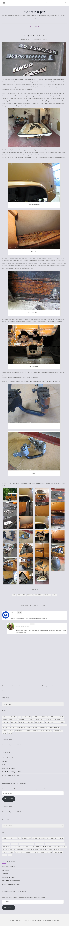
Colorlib (45, 920)
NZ (3, 727)
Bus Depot (5, 761)
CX (62, 719)
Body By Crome (7, 719)
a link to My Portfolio (8, 758)
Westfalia (47, 594)
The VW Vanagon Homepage (10, 775)
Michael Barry (36, 725)
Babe (13, 594)
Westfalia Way (57, 730)
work (10, 733)
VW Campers (27, 730)
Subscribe (8, 799)
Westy (54, 594)
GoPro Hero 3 (39, 722)
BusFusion (22, 719)
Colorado (48, 719)
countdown (56, 719)
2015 (19, 716)
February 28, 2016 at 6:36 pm (18, 615)
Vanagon (30, 594)
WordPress (56, 920)
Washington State (38, 730)
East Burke (6, 722)
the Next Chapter (34, 11)
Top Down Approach (58, 691)
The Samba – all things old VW (11, 772)
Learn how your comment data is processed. (39, 686)
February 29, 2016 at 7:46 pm (23, 626)
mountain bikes (47, 725)
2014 (15, 716)
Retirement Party (54, 727)
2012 (11, 716)
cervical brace (38, 719)
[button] (10, 495)
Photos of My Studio (8, 768)
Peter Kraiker (43, 39)
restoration (21, 594)
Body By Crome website (16, 375)
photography (21, 727)
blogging (61, 716)
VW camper (38, 594)
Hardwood (6, 725)
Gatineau (31, 722)
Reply (19, 612)
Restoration (34, 26)
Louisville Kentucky (24, 725)
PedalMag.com (10, 727)
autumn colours (44, 716)
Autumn (35, 716)
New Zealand (62, 725)
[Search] (65, 3)
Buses (15, 719)
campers (29, 719)
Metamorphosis (9, 691)
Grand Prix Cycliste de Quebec (54, 722)
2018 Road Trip (26, 716)
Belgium (53, 716)
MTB (55, 725)
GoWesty (5, 765)
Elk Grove (14, 722)
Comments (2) (34, 589)
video (11, 730)
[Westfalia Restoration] (34, 59)
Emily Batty (22, 722)
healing (13, 725)
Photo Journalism (32, 727)
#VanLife (5, 716)
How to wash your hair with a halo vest (14, 745)
